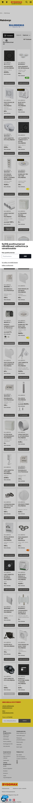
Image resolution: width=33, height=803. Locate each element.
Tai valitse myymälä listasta (10, 262)
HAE (25, 256)
